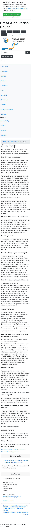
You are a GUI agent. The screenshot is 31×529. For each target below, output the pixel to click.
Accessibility (5, 121)
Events (23, 32)
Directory (4, 35)
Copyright (4, 114)
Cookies (3, 135)
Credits (3, 104)
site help (6, 506)
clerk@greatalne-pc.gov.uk (12, 497)
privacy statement (9, 508)
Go (28, 52)
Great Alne (4, 66)
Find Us (10, 32)
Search (3, 126)
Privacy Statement (7, 109)
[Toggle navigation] (2, 60)
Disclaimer (4, 100)
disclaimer (21, 508)
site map (11, 35)
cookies (6, 510)
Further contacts (8, 501)
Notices (4, 32)
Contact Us (17, 32)
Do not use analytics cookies (11, 17)
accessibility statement (21, 35)
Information (4, 71)
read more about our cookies (17, 8)
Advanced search (7, 56)
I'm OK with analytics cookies (11, 14)
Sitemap (3, 130)
